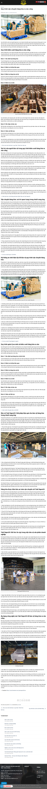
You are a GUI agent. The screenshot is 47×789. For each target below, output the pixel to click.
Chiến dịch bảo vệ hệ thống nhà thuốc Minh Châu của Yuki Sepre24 (16, 196)
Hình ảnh (28, 785)
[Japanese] (41, 1)
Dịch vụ (19, 785)
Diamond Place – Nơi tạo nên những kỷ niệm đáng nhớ (16, 755)
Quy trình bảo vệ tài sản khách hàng (36, 708)
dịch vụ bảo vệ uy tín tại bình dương (12, 731)
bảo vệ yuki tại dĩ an (9, 727)
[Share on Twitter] (22, 700)
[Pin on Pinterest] (27, 700)
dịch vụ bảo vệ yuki (9, 719)
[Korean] (43, 1)
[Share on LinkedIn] (29, 700)
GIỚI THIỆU (15, 785)
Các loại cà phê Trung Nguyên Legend (10, 341)
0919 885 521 (8, 776)
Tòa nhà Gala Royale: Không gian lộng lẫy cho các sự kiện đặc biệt (18, 751)
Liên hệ (37, 785)
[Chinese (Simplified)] (37, 1)
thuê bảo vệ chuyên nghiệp (10, 723)
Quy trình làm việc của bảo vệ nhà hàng (13, 743)
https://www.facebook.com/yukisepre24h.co (16, 690)
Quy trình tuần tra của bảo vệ (11, 735)
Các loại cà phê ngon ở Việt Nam (9, 254)
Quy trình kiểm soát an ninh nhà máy (12, 739)
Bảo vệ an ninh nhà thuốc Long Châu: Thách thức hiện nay (14, 145)
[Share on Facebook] (20, 700)
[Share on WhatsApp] (18, 700)
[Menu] (1, 2)
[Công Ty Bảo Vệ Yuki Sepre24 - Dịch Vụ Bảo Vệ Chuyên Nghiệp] (23, 2)
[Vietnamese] (45, 1)
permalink (19, 704)
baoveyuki (15, 12)
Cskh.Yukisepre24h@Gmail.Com (11, 778)
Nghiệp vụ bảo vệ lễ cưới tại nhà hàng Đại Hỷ (14, 747)
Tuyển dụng (33, 785)
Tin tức (2, 7)
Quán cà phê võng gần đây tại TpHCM (10, 410)
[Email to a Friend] (25, 700)
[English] (39, 1)
